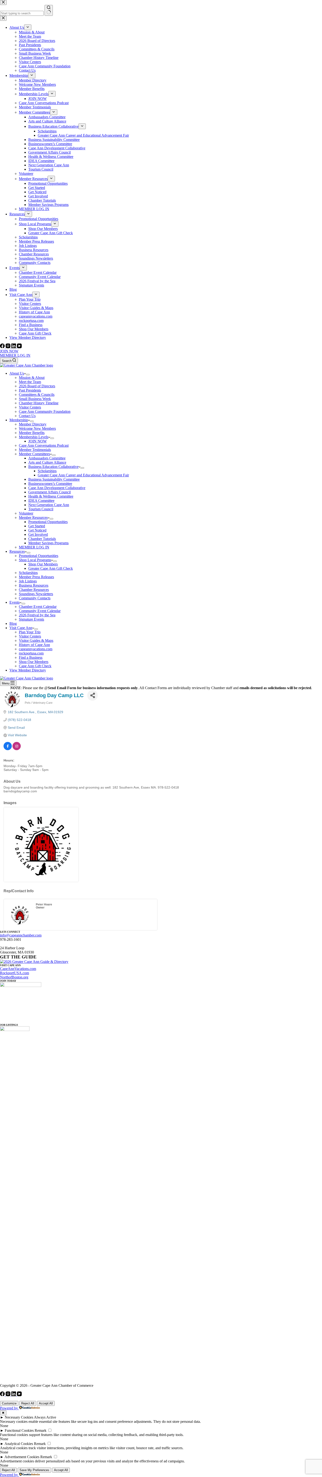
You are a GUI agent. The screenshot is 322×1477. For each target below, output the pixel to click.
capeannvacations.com (35, 649)
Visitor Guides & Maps (36, 640)
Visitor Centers (30, 407)
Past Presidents (30, 390)
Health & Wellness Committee (50, 496)
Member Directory (32, 424)
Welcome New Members (37, 428)
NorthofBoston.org (14, 977)
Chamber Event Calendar (38, 607)
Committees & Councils (36, 395)
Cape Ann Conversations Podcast (44, 445)
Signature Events (31, 619)
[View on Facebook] (8, 749)
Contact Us (27, 416)
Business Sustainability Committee (54, 479)
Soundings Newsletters (36, 594)
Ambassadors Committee (47, 458)
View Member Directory (27, 670)
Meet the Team (30, 382)
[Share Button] (92, 695)
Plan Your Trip (30, 632)
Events (14, 602)
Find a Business (30, 657)
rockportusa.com (31, 653)
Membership (18, 420)
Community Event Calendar (40, 611)
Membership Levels (33, 437)
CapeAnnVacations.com (18, 969)
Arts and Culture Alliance (47, 462)
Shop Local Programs (35, 560)
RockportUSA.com (14, 973)
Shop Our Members (43, 564)
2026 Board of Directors (37, 386)
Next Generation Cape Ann (48, 505)
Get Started (36, 526)
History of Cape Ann (34, 645)
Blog (13, 624)
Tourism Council (40, 509)
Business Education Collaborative (53, 467)
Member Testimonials (35, 450)
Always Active (45, 1417)
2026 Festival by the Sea (37, 615)
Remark (40, 1430)
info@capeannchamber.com (20, 935)
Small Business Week (35, 399)
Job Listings (28, 581)
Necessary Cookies (19, 1417)
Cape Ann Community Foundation (44, 411)
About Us (16, 373)
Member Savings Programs (48, 543)
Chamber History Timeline (38, 403)
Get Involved (38, 534)
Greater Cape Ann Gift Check (50, 568)
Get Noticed (37, 530)
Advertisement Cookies (21, 1457)
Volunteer (26, 513)
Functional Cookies (19, 1430)
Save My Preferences (34, 1470)
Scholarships (47, 471)
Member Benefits (32, 433)
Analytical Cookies (18, 1444)
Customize (9, 1403)
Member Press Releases (36, 577)
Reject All (27, 1403)
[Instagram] (8, 347)
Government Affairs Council (49, 492)
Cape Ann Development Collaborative (56, 488)
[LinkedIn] (14, 347)
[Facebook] (3, 347)
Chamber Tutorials (42, 539)
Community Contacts (34, 598)
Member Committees (34, 454)
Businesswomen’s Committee (50, 484)
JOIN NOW (9, 351)
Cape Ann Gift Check (35, 666)
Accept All (46, 1403)
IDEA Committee (41, 501)
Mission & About (32, 378)
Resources (17, 551)
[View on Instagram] (16, 749)
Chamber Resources (34, 590)
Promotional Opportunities (48, 522)
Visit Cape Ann (20, 628)
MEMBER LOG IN (15, 355)
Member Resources (33, 518)
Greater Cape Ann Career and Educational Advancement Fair (83, 475)
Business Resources (33, 585)
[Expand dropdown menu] (28, 374)
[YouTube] (19, 347)
